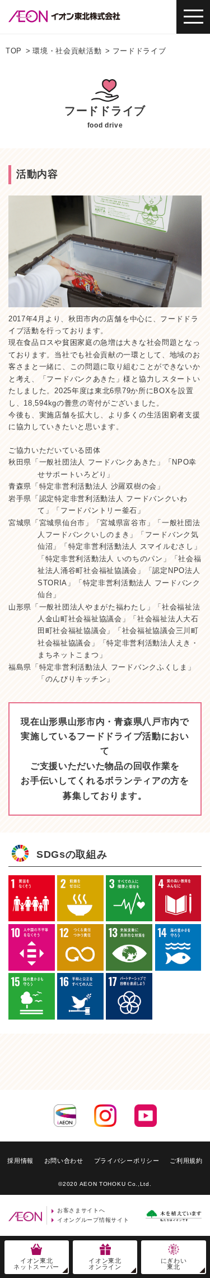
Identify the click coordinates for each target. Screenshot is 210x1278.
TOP (14, 51)
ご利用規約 (186, 1160)
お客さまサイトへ (81, 1210)
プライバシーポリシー (127, 1160)
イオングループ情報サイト (93, 1220)
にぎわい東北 (174, 1263)
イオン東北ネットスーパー (36, 1263)
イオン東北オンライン (105, 1263)
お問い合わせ (63, 1160)
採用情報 (20, 1160)
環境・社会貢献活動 (66, 51)
